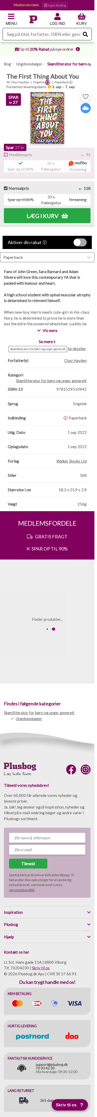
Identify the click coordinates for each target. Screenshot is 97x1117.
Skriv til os (41, 967)
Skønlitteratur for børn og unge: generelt (39, 712)
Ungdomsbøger (29, 64)
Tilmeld (28, 863)
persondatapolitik (22, 890)
